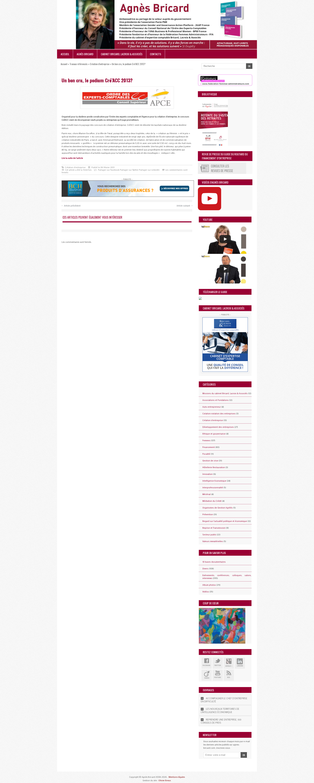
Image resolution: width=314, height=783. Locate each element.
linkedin (240, 663)
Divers (205, 568)
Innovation (207, 474)
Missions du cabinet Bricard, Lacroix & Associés (224, 393)
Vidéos (205, 591)
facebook (207, 663)
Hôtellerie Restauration (213, 467)
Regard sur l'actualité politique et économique (224, 521)
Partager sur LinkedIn (149, 170)
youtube (218, 675)
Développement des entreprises (218, 427)
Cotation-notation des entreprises (219, 413)
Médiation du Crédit (212, 501)
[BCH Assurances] (128, 188)
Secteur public (209, 534)
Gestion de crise (210, 460)
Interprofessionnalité (212, 487)
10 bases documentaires (214, 562)
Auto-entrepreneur (211, 407)
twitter (218, 663)
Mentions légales (177, 776)
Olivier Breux (164, 780)
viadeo (207, 675)
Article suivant (184, 205)
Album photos (209, 585)
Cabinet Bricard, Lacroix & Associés (121, 54)
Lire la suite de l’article (72, 157)
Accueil (65, 54)
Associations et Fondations (215, 400)
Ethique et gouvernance (214, 433)
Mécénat (206, 494)
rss (229, 675)
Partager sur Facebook (108, 170)
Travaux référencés (79, 64)
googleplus (229, 663)
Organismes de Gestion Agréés (217, 507)
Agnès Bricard (85, 54)
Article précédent (71, 205)
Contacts (155, 54)
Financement (208, 447)
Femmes (206, 440)
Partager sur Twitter (129, 170)
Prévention (207, 514)
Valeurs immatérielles (212, 541)
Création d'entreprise (99, 64)
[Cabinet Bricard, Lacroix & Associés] (225, 344)
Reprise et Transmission (214, 528)
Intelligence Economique (214, 481)
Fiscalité (206, 454)
